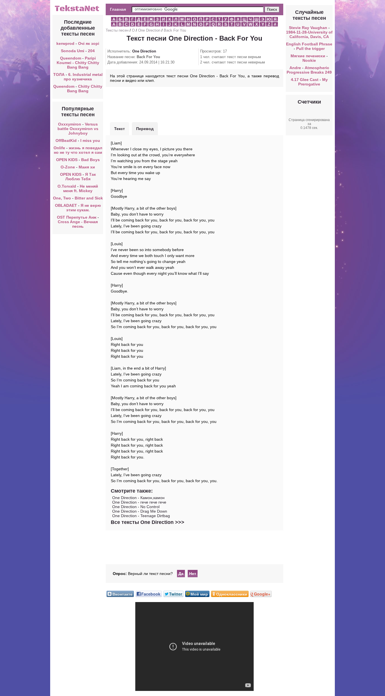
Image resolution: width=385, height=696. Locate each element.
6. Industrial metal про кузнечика (83, 76)
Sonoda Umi (72, 51)
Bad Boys (90, 159)
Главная (118, 9)
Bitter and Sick (89, 198)
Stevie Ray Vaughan (308, 27)
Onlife (59, 148)
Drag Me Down (153, 511)
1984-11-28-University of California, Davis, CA (309, 34)
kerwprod (65, 43)
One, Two (62, 198)
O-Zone (68, 167)
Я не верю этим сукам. (83, 207)
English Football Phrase (309, 44)
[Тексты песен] (77, 10)
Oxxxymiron (69, 124)
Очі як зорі (88, 43)
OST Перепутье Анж (76, 217)
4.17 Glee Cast (304, 79)
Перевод (145, 128)
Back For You (175, 30)
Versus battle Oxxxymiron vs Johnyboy (77, 128)
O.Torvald (66, 186)
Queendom (70, 58)
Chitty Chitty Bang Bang (84, 88)
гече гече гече (153, 502)
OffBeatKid (66, 140)
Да (180, 573)
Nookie (309, 60)
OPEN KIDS (67, 159)
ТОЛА (59, 74)
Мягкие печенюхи (308, 56)
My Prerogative (313, 81)
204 (91, 51)
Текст (119, 128)
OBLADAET (66, 205)
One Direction (149, 30)
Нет (192, 573)
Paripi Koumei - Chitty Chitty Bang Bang (78, 62)
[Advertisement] (194, 104)
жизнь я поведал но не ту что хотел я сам (78, 150)
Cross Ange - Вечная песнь (78, 224)
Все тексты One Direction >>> (147, 522)
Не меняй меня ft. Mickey (80, 188)
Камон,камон (152, 497)
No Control (150, 506)
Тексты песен (117, 30)
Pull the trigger (310, 48)
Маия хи (87, 167)
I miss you (90, 140)
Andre (295, 67)
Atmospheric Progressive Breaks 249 (309, 69)
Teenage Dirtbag (155, 515)
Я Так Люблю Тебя (80, 176)
